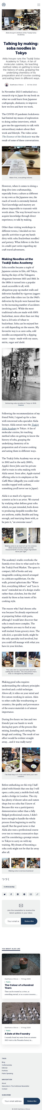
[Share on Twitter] (4, 894)
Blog (3, 1062)
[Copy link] (37, 894)
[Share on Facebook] (11, 894)
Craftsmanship (9, 887)
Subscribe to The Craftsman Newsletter (15, 1086)
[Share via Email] (31, 894)
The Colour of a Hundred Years (19, 986)
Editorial (4, 1068)
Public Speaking (7, 1073)
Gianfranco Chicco (17, 85)
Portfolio (5, 1071)
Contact (4, 1089)
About (4, 1083)
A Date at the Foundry (17, 1033)
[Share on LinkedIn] (18, 894)
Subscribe (29, 921)
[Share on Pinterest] (24, 894)
